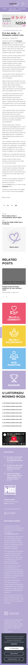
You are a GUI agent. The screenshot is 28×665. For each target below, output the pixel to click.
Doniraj (1, 332)
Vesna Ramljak (6, 292)
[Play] (4, 444)
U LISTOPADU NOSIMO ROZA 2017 (12, 30)
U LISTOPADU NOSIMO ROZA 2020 (12, 416)
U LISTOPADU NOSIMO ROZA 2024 (12, 403)
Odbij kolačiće (13, 653)
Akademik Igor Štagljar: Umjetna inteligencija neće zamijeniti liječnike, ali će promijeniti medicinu (14, 476)
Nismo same (5, 38)
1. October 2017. (13, 38)
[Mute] (21, 444)
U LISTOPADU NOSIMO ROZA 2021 (12, 413)
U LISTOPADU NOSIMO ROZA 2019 (12, 419)
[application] (14, 438)
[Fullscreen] (24, 444)
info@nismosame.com (12, 534)
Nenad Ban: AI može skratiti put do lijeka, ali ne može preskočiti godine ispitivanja (15, 458)
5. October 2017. (14, 292)
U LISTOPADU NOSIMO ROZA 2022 (12, 409)
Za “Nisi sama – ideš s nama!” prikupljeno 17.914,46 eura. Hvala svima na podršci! (15, 467)
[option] (14, 281)
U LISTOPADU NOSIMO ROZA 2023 (12, 406)
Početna (4, 8)
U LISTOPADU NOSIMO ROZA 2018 (12, 422)
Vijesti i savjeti (12, 8)
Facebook (5, 186)
